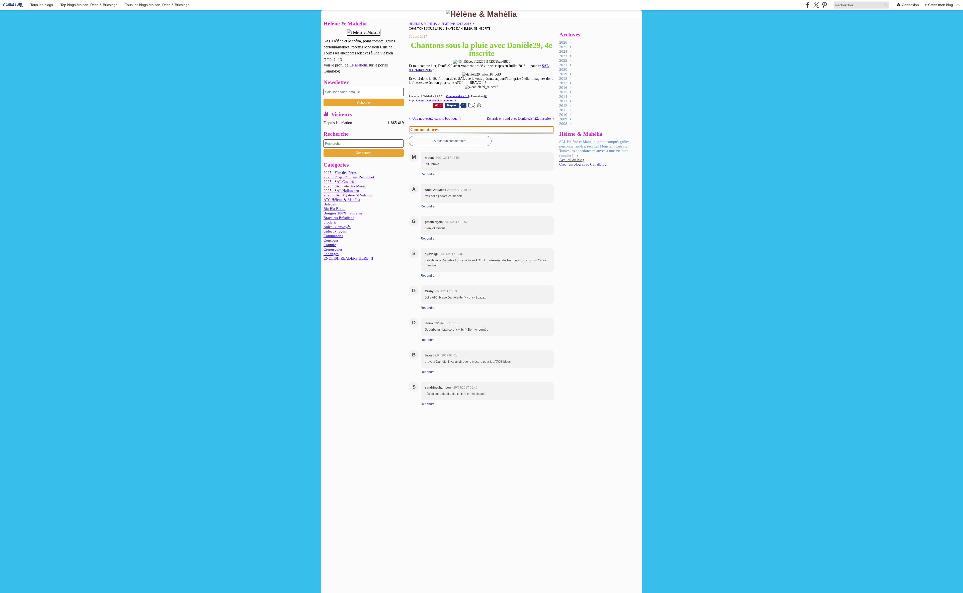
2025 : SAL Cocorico (340, 182)
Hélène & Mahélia (423, 24)
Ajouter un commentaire (450, 141)
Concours (331, 240)
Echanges (331, 254)
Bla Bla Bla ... (334, 209)
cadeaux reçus (335, 231)
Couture (330, 245)
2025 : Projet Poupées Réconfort (349, 177)
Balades (330, 204)
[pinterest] (824, 5)
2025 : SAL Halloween (341, 191)
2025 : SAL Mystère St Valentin (348, 195)
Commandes (333, 236)
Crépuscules (333, 249)
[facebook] (808, 5)
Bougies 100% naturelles (343, 213)
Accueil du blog (571, 160)
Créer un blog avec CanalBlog (583, 164)
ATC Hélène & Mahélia (342, 200)
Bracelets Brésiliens (339, 218)
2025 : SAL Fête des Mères (345, 186)
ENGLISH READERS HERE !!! (348, 258)
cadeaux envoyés (337, 227)
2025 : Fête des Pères (340, 173)
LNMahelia (358, 65)
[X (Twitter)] (816, 5)
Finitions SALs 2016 (456, 24)
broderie (330, 222)
